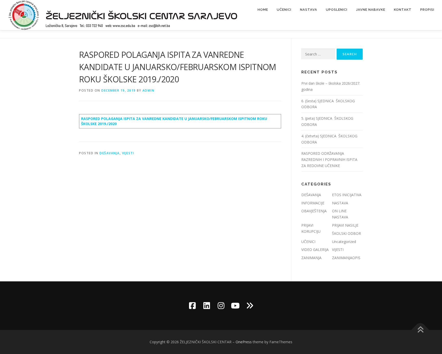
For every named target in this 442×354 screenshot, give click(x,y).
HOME (263, 10)
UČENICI (284, 10)
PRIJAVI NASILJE (345, 225)
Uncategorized (344, 241)
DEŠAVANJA (110, 153)
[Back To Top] (420, 330)
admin (148, 90)
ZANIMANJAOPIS (346, 257)
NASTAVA (308, 10)
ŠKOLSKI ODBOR (346, 233)
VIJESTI (128, 153)
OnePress (244, 341)
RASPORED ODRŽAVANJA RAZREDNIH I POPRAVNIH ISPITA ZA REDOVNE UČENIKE (329, 159)
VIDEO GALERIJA (315, 249)
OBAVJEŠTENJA (314, 210)
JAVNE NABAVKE (370, 10)
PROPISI (427, 10)
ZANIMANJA (311, 257)
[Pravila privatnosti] (249, 305)
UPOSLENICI (336, 10)
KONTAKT (403, 10)
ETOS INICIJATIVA (346, 194)
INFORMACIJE (312, 203)
